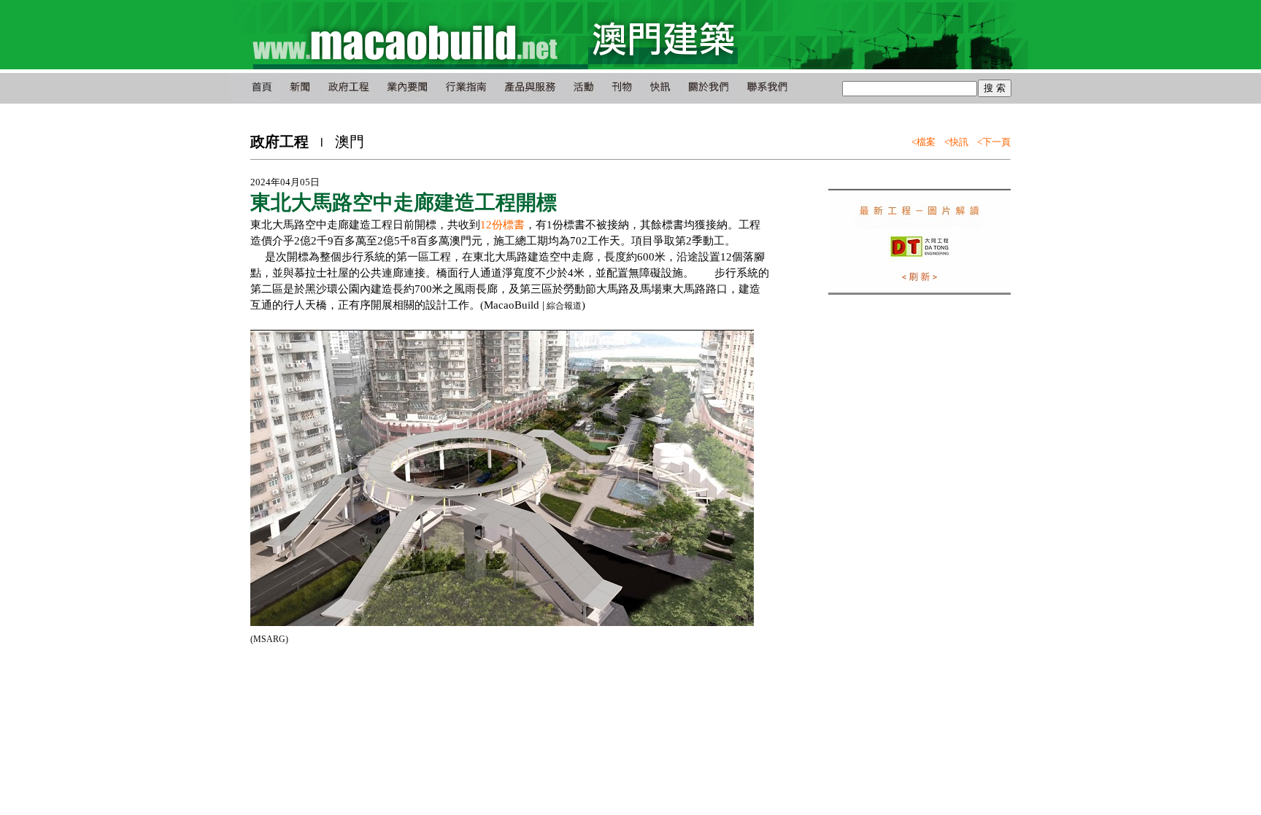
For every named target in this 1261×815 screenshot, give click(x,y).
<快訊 (956, 141)
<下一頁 (994, 141)
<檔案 (923, 141)
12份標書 (502, 225)
